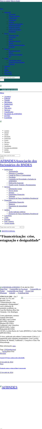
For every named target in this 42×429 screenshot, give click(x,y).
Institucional (8, 231)
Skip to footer (15, 1)
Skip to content (5, 1)
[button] (10, 91)
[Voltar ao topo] (1, 428)
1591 (6, 349)
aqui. (14, 346)
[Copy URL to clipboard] (23, 351)
